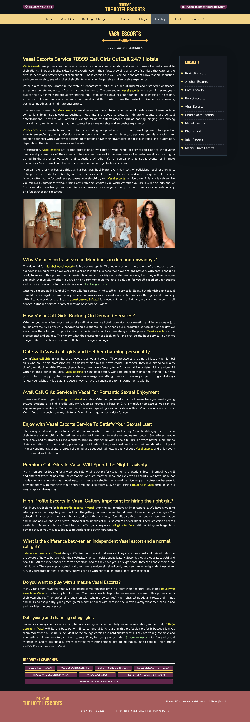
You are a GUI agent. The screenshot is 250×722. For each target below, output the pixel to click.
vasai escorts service (74, 668)
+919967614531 (40, 7)
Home (49, 19)
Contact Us (198, 19)
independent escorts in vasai (145, 675)
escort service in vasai (113, 668)
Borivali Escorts (196, 73)
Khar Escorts (194, 131)
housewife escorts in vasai (51, 675)
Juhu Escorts (194, 140)
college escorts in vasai (153, 668)
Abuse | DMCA (218, 701)
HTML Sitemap (183, 701)
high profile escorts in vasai (99, 681)
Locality (160, 19)
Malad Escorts (195, 123)
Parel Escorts (194, 90)
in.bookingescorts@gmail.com (205, 7)
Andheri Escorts (196, 81)
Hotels (177, 19)
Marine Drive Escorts (199, 148)
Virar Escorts (194, 106)
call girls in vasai (40, 668)
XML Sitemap (201, 701)
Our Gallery (123, 19)
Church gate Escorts (199, 115)
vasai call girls (97, 675)
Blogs (143, 19)
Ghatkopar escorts (137, 637)
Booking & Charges (94, 19)
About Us (67, 19)
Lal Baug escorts (96, 284)
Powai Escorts (195, 98)
